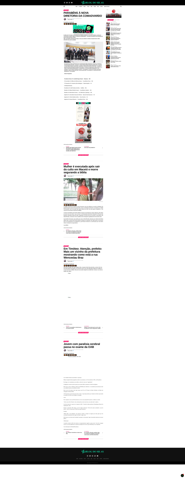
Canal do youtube (106, 6)
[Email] (72, 24)
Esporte (101, 6)
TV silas (88, 6)
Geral (91, 6)
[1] (182, 476)
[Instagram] (70, 24)
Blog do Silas (70, 19)
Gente (98, 6)
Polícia (95, 6)
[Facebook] (64, 24)
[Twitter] (66, 24)
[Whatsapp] (68, 24)
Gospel (84, 6)
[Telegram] (74, 24)
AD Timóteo (80, 6)
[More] (76, 24)
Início (76, 6)
